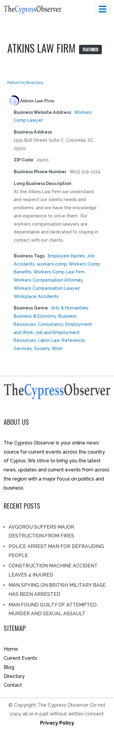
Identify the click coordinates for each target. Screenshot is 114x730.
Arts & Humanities (69, 307)
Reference (73, 340)
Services (23, 348)
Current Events (20, 658)
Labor (43, 340)
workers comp (52, 263)
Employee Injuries (66, 255)
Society (42, 348)
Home (11, 649)
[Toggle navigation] (102, 9)
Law (55, 340)
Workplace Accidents (36, 296)
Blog (9, 667)
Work (57, 348)
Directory (14, 676)
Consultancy (50, 324)
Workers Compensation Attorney (48, 279)
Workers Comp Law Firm (59, 271)
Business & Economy (35, 316)
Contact (13, 685)
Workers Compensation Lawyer (46, 288)
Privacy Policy (57, 723)
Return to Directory (25, 82)
